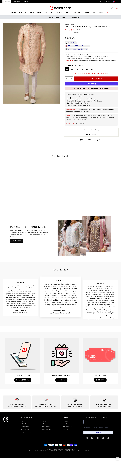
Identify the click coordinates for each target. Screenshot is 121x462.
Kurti (67, 12)
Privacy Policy (25, 426)
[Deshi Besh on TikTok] (108, 438)
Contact (44, 421)
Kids (101, 12)
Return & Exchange (47, 432)
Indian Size (73, 65)
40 (77, 69)
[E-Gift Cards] (100, 355)
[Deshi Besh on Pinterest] (103, 438)
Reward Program (26, 432)
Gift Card (65, 429)
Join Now (61, 380)
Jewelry (86, 12)
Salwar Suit (35, 12)
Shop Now (16, 240)
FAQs (43, 424)
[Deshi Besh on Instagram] (87, 438)
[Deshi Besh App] (22, 355)
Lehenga (76, 12)
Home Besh (66, 424)
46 (92, 69)
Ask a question (91, 134)
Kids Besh (65, 421)
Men (95, 12)
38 (72, 69)
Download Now (22, 380)
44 (87, 69)
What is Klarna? (46, 429)
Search (23, 421)
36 (67, 69)
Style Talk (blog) (67, 426)
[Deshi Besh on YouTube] (98, 438)
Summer (58, 12)
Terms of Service (25, 429)
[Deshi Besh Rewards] (61, 355)
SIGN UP (98, 432)
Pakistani (48, 12)
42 (82, 69)
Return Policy (24, 424)
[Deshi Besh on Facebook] (92, 438)
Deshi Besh (70, 24)
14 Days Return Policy (91, 130)
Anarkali (23, 12)
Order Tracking (46, 426)
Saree (13, 12)
